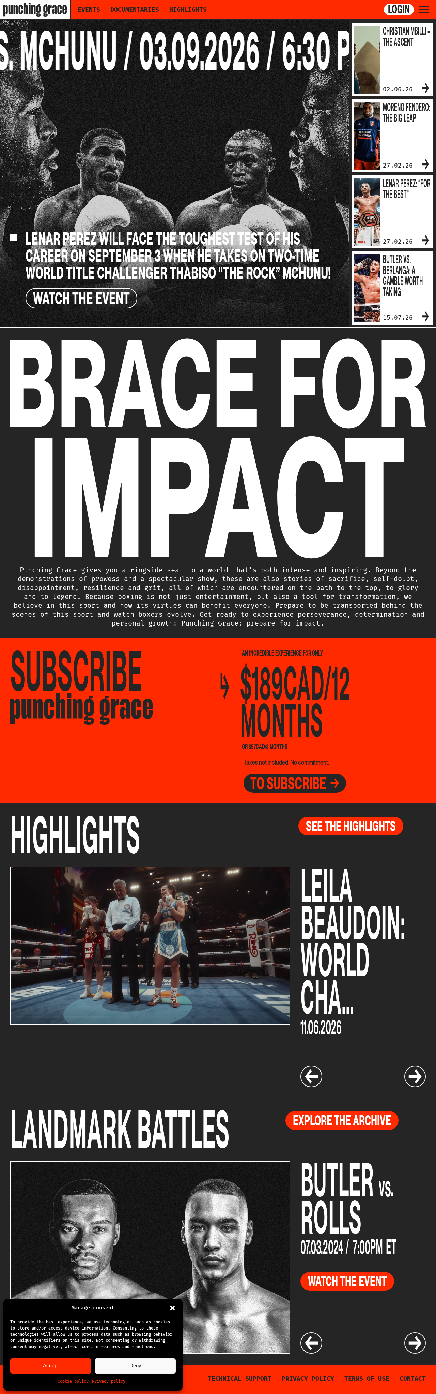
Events (89, 9)
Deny (135, 1365)
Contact (413, 1378)
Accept (51, 1365)
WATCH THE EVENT (81, 298)
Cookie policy (73, 1381)
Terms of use (366, 1378)
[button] (172, 1308)
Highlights (188, 9)
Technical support (239, 1378)
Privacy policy (108, 1381)
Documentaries (134, 9)
